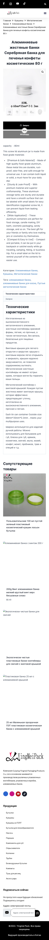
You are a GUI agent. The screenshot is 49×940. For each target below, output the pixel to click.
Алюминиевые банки (22, 24)
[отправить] (37, 913)
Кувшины (19, 20)
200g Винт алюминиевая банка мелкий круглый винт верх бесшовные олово (22, 592)
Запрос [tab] (9, 299)
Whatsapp (24, 134)
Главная (7, 20)
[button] (45, 13)
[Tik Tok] (24, 793)
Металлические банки (25, 274)
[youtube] (18, 793)
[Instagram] (11, 793)
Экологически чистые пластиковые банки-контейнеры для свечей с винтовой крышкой (23, 660)
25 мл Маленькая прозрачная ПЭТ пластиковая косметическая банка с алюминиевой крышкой (24, 725)
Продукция (10, 805)
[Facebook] (5, 793)
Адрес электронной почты (17, 906)
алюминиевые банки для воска (19, 283)
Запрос (26, 125)
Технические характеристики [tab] (20, 294)
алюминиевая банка (20, 280)
